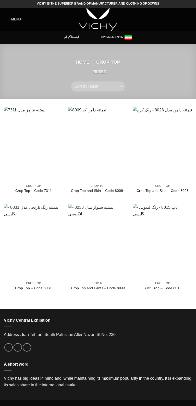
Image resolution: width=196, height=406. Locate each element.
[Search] (190, 19)
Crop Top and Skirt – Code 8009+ (98, 191)
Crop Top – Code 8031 (33, 288)
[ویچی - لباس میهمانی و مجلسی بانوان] (98, 19)
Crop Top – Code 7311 (33, 191)
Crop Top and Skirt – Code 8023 (163, 191)
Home (83, 62)
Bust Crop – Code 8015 (162, 288)
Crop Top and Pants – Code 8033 (98, 288)
